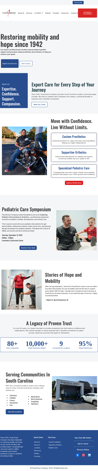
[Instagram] (83, 455)
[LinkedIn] (89, 455)
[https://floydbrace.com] (9, 13)
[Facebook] (77, 455)
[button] (42, 13)
